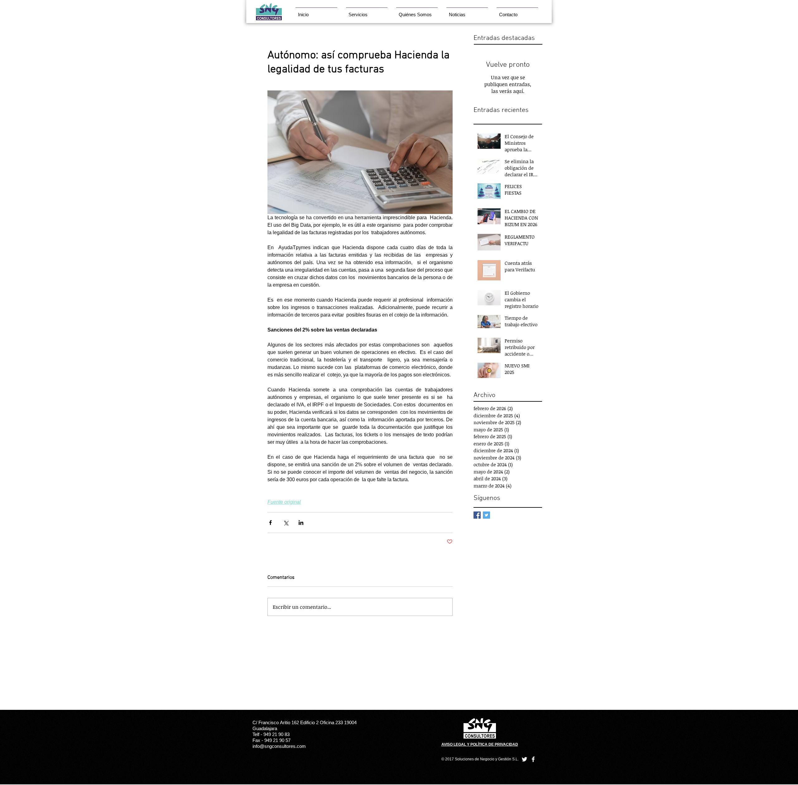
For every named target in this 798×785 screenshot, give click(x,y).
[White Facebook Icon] (533, 759)
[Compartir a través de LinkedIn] (301, 523)
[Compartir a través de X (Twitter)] (286, 523)
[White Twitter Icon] (524, 759)
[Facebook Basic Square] (477, 515)
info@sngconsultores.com (279, 746)
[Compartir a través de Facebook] (270, 523)
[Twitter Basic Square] (486, 515)
